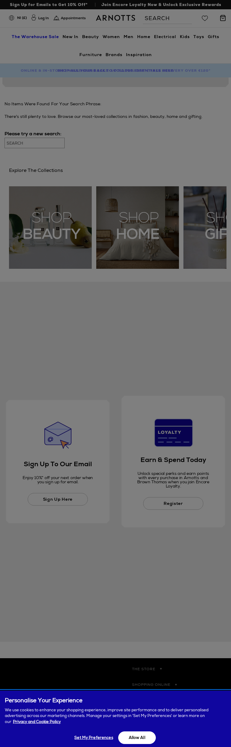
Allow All (137, 737)
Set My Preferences (93, 737)
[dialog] (115, 719)
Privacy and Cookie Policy (37, 721)
